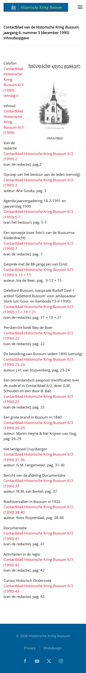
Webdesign (52, 648)
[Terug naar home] (36, 7)
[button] (80, 7)
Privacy (30, 648)
